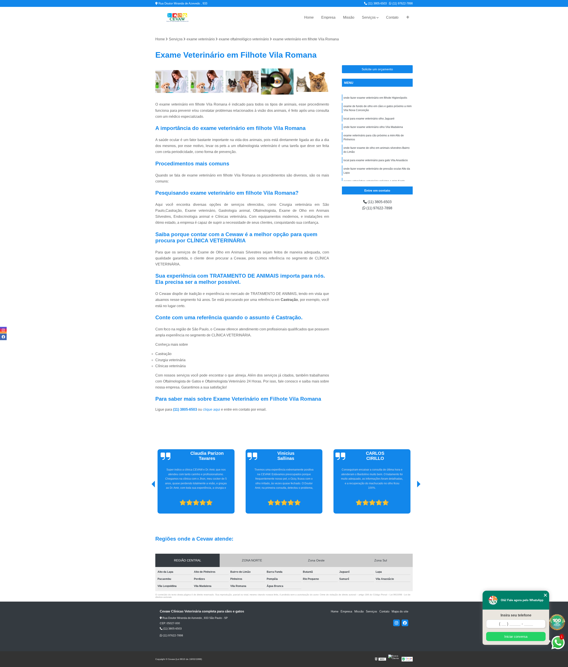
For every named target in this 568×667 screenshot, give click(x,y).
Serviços (369, 17)
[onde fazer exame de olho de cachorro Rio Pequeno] (242, 81)
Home (309, 17)
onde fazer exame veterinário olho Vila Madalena (373, 127)
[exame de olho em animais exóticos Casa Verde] (277, 81)
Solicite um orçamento (377, 69)
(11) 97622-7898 (402, 3)
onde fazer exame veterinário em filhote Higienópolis (375, 97)
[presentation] (147, 501)
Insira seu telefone (516, 615)
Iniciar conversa (515, 636)
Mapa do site (400, 611)
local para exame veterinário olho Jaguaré (368, 118)
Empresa (328, 17)
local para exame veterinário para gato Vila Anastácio (375, 160)
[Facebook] (405, 623)
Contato (392, 17)
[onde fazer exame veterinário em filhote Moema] (171, 81)
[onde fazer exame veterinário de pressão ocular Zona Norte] (312, 81)
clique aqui (211, 409)
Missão (348, 17)
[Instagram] (396, 623)
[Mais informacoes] (408, 17)
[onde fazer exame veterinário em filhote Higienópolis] (207, 81)
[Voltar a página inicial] (177, 17)
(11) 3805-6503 (377, 3)
